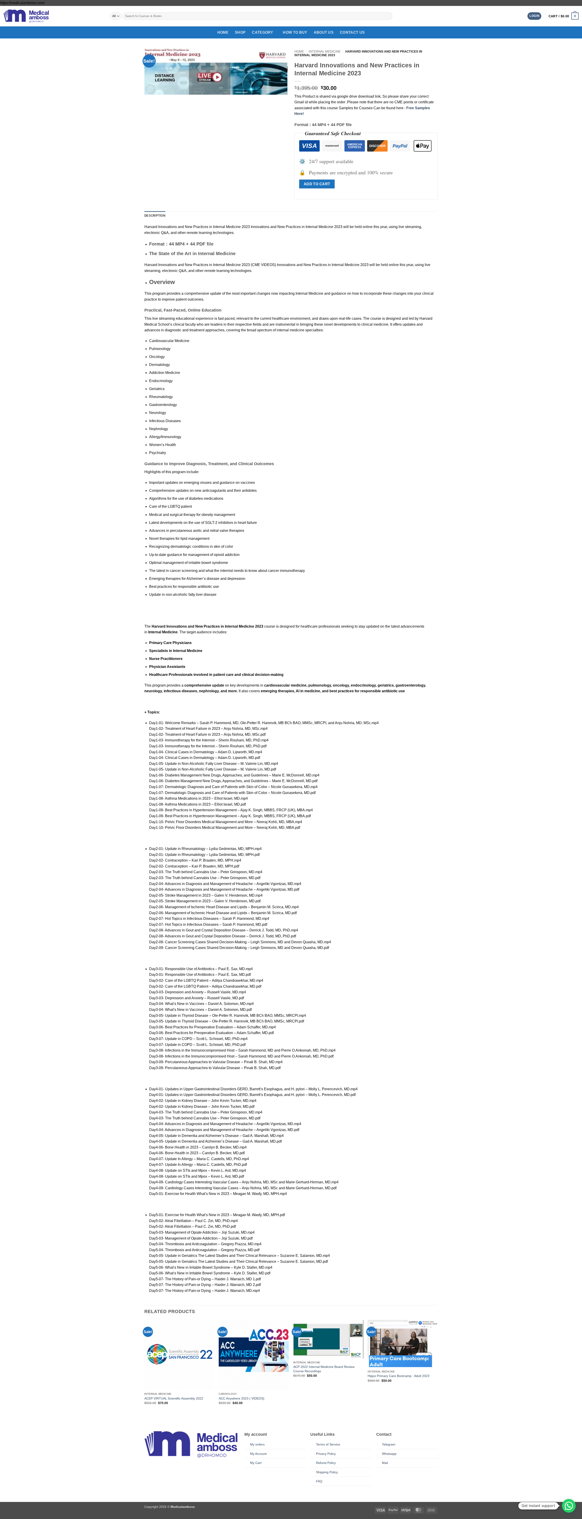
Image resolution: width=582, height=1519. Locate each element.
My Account (258, 1454)
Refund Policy (326, 1463)
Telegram (388, 1444)
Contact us (352, 32)
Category (262, 32)
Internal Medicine (325, 51)
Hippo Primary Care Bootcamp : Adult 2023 (398, 1376)
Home (222, 32)
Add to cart (317, 184)
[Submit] (388, 16)
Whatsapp (389, 1454)
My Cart (255, 1463)
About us (324, 32)
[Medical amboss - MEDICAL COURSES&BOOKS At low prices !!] (26, 16)
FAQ (319, 1481)
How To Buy (295, 32)
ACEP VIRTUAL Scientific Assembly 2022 (173, 1398)
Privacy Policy (326, 1454)
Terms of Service (328, 1444)
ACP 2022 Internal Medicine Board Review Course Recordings (323, 1369)
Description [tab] (154, 215)
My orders (257, 1444)
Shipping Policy (327, 1472)
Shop (240, 32)
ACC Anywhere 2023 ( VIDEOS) (241, 1398)
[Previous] (144, 1370)
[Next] (437, 1370)
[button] (534, 16)
